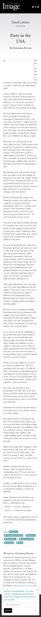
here (11, 507)
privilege (10, 543)
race (20, 543)
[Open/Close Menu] (38, 6)
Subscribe (8, 610)
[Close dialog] (37, 589)
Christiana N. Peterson (14, 535)
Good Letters (11, 539)
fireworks (31, 535)
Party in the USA (27, 539)
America (14, 532)
